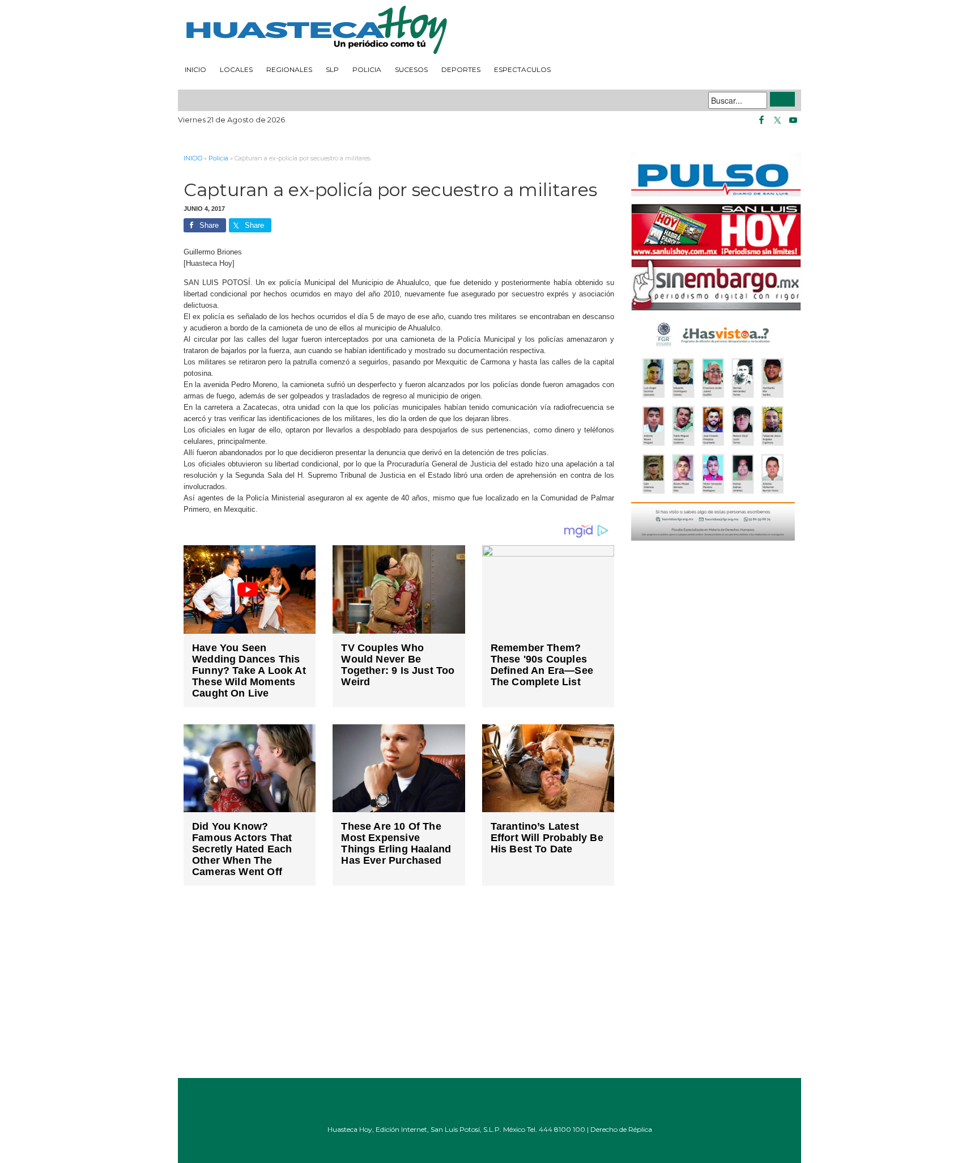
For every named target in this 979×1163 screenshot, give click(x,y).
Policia (366, 69)
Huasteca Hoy (489, 30)
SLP (332, 69)
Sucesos (411, 69)
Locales (236, 69)
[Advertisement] (399, 990)
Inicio (195, 69)
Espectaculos (522, 69)
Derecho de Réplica (621, 1129)
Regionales (289, 69)
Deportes (460, 69)
